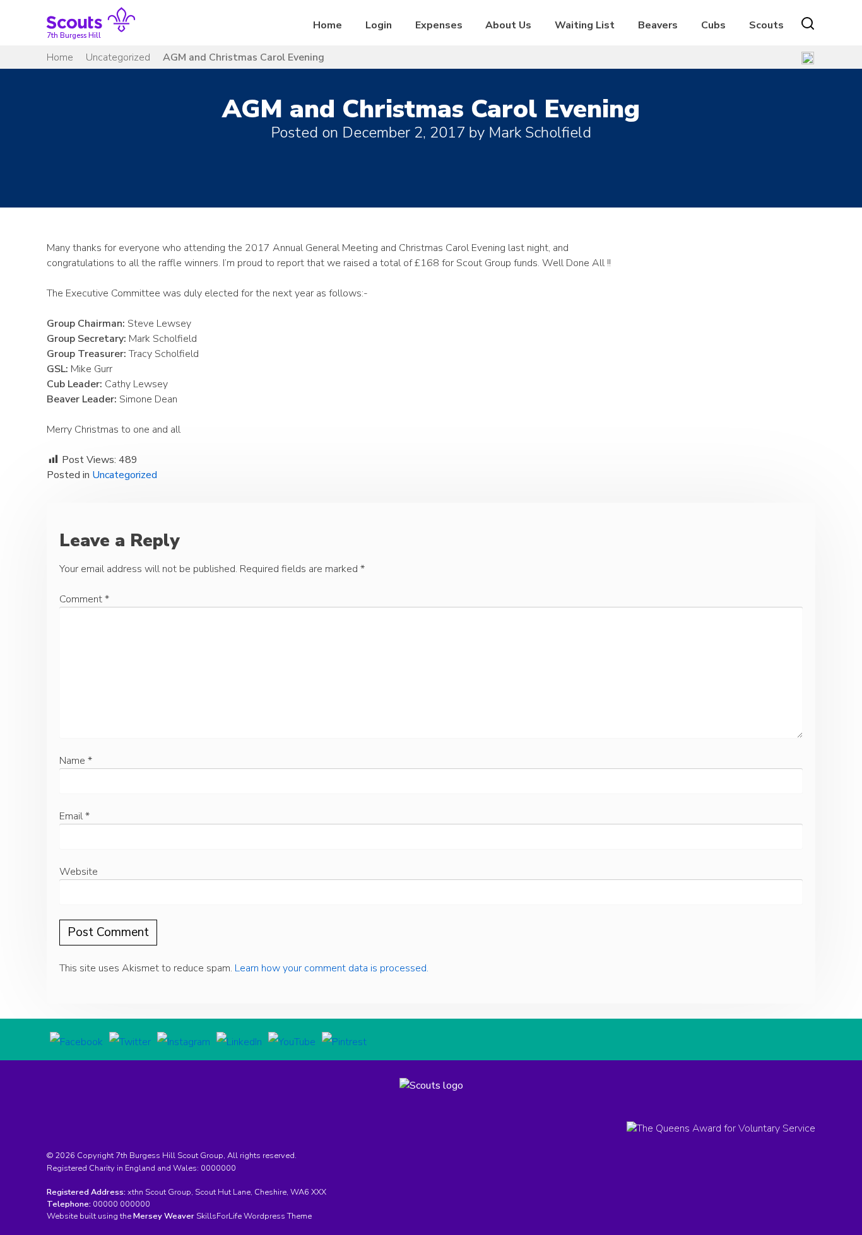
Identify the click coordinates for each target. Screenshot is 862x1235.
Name (75, 761)
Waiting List (585, 25)
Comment (84, 599)
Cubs (713, 25)
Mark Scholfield (539, 132)
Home (327, 25)
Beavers (658, 25)
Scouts (766, 25)
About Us (508, 25)
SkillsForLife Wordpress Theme (254, 1216)
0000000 (218, 1168)
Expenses (439, 25)
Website (78, 872)
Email (74, 816)
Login (378, 25)
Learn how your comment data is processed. (331, 968)
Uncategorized (118, 57)
